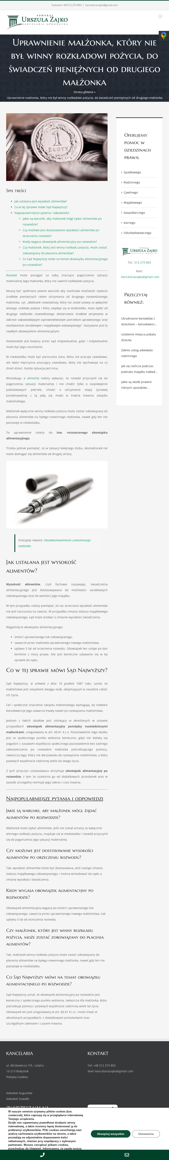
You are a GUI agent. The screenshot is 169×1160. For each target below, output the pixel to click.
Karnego (129, 223)
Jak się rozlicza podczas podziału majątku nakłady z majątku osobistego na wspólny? (139, 369)
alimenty (33, 378)
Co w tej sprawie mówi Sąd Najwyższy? (41, 207)
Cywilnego (131, 192)
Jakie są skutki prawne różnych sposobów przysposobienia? (136, 385)
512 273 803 (142, 262)
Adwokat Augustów (19, 1093)
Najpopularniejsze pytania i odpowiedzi (41, 213)
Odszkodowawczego (137, 233)
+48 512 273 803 (72, 5)
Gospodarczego (134, 213)
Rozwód (11, 275)
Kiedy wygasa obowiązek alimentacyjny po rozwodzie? (60, 242)
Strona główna (83, 92)
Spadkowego (132, 172)
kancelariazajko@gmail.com (102, 5)
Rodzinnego (132, 182)
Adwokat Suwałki (17, 1099)
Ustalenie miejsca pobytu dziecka (138, 337)
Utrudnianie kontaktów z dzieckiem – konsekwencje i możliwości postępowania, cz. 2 (139, 321)
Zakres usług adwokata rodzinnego (137, 353)
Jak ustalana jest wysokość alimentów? (40, 201)
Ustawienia (146, 1134)
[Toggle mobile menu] (160, 16)
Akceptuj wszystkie (112, 1134)
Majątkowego (133, 202)
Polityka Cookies (17, 1077)
